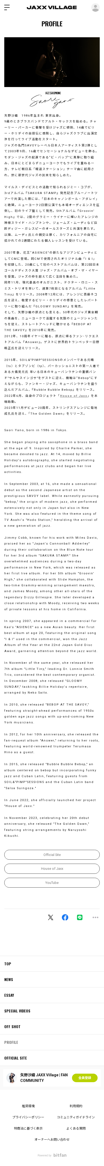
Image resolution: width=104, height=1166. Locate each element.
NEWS (8, 979)
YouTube (52, 883)
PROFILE (11, 1042)
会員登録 (84, 1078)
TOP (7, 963)
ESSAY (9, 995)
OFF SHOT (12, 1026)
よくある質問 (76, 1128)
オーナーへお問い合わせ (52, 1140)
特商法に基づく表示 (28, 1128)
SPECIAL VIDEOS (17, 1010)
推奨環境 (28, 1106)
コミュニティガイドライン (76, 1117)
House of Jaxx (73, 396)
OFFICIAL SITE (15, 1058)
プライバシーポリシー (28, 1117)
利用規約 (76, 1106)
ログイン (95, 7)
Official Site (52, 855)
